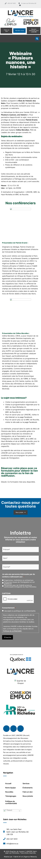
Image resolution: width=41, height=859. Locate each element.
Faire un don (28, 792)
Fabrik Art (17, 857)
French (9, 810)
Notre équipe (10, 788)
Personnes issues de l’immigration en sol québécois (19, 582)
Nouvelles (9, 792)
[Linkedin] (13, 728)
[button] (3, 38)
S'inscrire (7, 637)
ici (36, 402)
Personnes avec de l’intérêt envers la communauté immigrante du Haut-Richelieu (20, 586)
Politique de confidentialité (12, 631)
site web (16, 422)
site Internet (10, 417)
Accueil (8, 783)
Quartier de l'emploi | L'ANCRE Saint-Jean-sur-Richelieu (21, 852)
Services (26, 783)
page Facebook (26, 417)
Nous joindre (28, 796)
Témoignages (10, 796)
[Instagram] (20, 728)
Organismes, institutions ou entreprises (18, 580)
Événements (28, 788)
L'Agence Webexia (30, 857)
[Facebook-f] (6, 728)
